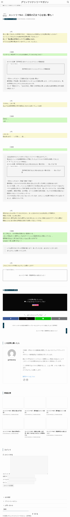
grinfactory (12, 360)
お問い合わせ (9, 505)
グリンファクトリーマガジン (35, 2)
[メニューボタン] (2, 2)
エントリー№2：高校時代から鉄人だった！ (32, 275)
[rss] (37, 514)
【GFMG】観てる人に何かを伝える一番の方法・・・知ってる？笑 (41, 171)
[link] (24, 380)
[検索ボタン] (68, 2)
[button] (11, 318)
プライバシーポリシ (11, 501)
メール (6, 479)
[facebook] (33, 514)
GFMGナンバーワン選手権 (10, 19)
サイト (5, 482)
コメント (6, 474)
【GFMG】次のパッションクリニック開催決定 (36, 69)
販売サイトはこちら (29, 376)
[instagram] (27, 380)
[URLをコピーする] (59, 318)
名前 (5, 476)
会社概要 (7, 497)
